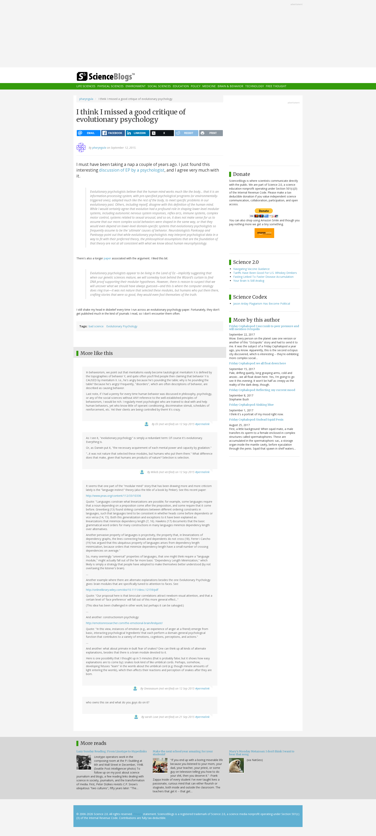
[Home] (113, 76)
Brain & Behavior (230, 86)
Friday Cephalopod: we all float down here (257, 363)
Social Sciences (159, 86)
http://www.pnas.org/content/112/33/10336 (113, 496)
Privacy (137, 814)
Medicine (209, 86)
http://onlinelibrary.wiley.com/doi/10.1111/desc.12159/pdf (122, 590)
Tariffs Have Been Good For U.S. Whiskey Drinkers (265, 273)
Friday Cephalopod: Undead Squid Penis (256, 419)
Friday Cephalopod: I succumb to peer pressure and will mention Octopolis (264, 327)
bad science (96, 326)
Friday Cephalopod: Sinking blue (251, 404)
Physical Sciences (110, 86)
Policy (195, 86)
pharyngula (86, 99)
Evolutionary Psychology (121, 326)
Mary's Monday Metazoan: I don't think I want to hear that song (261, 753)
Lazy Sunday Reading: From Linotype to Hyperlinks (111, 751)
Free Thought (276, 86)
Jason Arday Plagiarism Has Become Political (261, 303)
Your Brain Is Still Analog (248, 280)
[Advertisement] (188, 34)
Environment (136, 86)
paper (107, 258)
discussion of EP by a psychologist (131, 170)
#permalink (202, 424)
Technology (254, 86)
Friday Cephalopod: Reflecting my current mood (262, 390)
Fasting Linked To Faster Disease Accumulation (263, 277)
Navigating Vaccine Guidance (251, 269)
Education (181, 86)
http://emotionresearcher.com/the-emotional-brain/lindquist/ (124, 623)
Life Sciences (85, 86)
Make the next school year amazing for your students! (183, 753)
